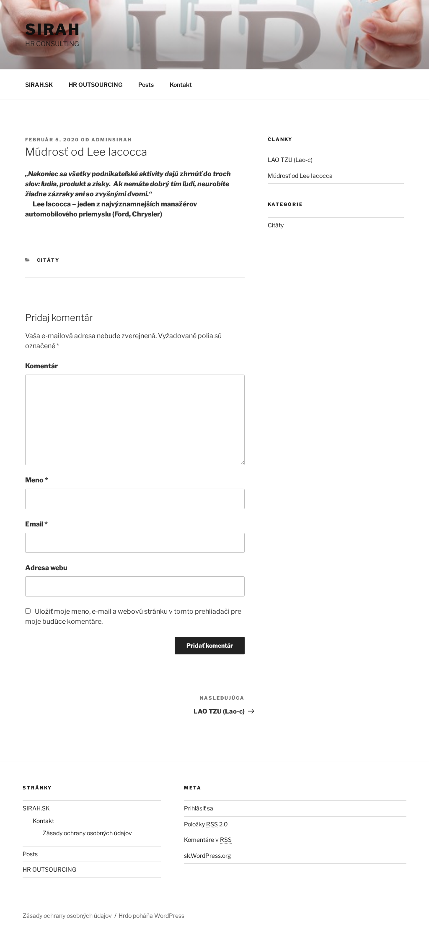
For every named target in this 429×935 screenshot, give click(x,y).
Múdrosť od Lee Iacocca (300, 175)
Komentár (41, 366)
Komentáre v (208, 839)
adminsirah (111, 140)
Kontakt (181, 84)
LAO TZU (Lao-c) (290, 159)
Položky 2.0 (206, 824)
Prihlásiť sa (198, 808)
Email (36, 524)
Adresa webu (46, 568)
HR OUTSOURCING (95, 84)
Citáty (48, 260)
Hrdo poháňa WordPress (151, 915)
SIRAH (52, 29)
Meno (36, 480)
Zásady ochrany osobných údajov (87, 832)
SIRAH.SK (39, 84)
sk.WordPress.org (207, 855)
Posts (146, 84)
